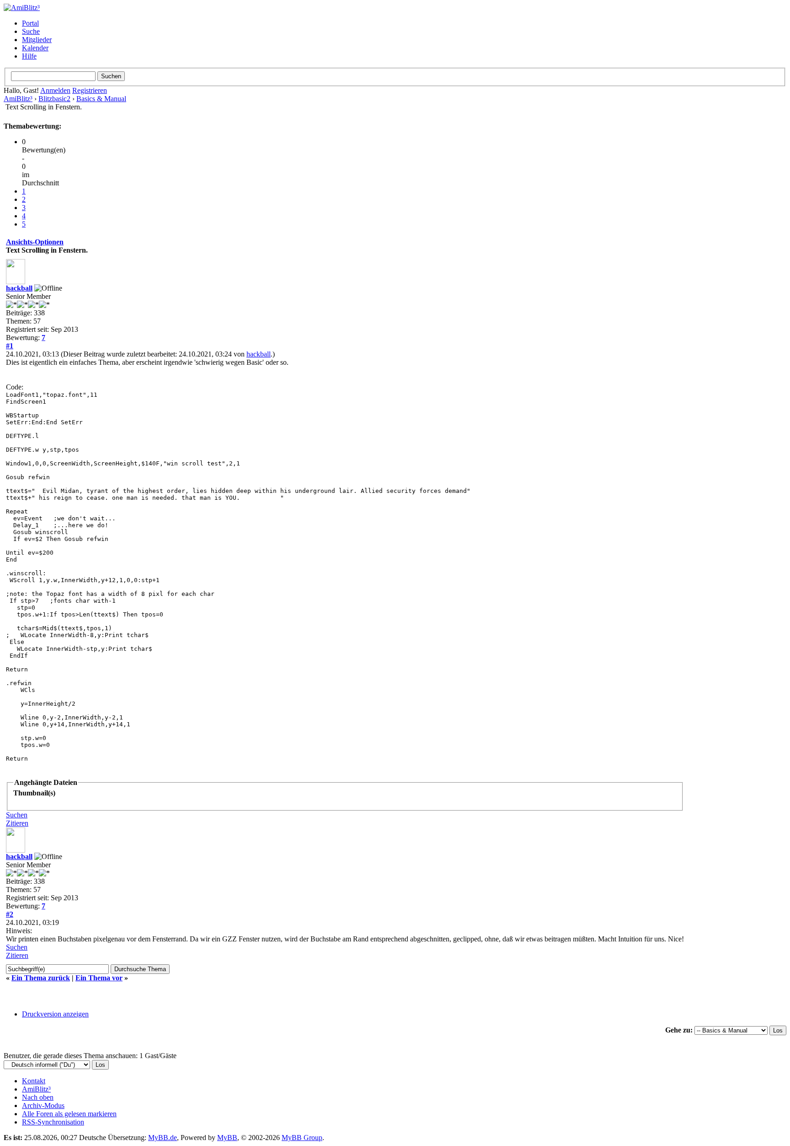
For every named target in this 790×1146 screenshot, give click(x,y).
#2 (9, 914)
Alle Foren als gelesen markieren (69, 1114)
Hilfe (29, 56)
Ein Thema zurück (40, 978)
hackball (19, 288)
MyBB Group (302, 1137)
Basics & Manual (101, 99)
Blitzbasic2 (54, 99)
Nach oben (37, 1097)
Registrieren (89, 90)
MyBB (227, 1137)
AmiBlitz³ (18, 99)
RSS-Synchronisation (53, 1122)
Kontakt (33, 1081)
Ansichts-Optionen (35, 242)
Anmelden (55, 90)
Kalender (35, 48)
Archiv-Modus (43, 1105)
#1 (9, 346)
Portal (30, 23)
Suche (31, 31)
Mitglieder (37, 39)
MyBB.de (162, 1137)
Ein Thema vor (99, 978)
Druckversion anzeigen (55, 1014)
